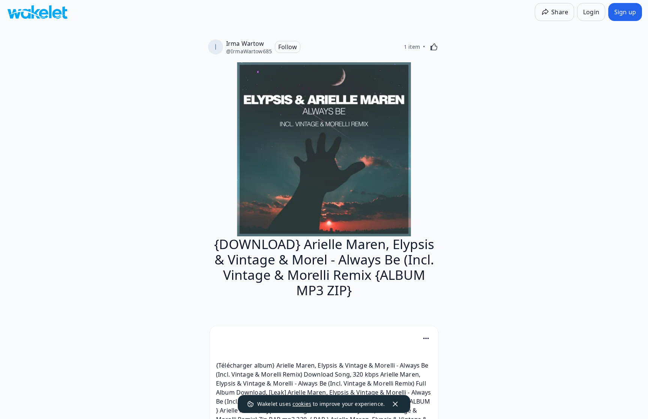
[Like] (434, 47)
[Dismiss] (395, 404)
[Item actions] (426, 338)
